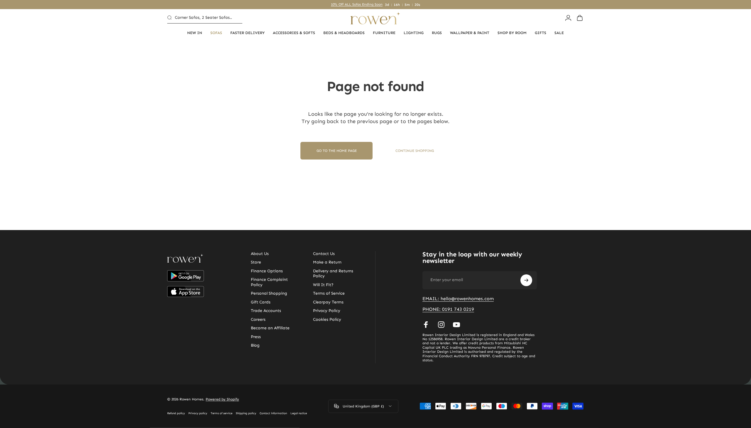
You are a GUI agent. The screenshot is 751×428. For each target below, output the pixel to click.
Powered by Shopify (222, 399)
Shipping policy (246, 413)
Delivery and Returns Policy (333, 273)
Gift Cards (260, 302)
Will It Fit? (323, 284)
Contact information (273, 413)
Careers (258, 319)
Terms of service (221, 413)
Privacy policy (197, 413)
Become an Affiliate (270, 327)
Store (256, 262)
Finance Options (267, 270)
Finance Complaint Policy (269, 282)
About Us (260, 253)
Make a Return (327, 262)
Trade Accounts (266, 310)
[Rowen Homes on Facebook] (425, 324)
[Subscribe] (526, 280)
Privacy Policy (326, 310)
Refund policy (176, 413)
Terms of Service (329, 293)
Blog (255, 345)
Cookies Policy (327, 319)
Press (256, 336)
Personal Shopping (269, 293)
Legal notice (298, 413)
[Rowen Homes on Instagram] (441, 324)
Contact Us (324, 253)
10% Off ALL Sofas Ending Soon (357, 4)
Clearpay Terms (328, 302)
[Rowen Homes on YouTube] (456, 324)
